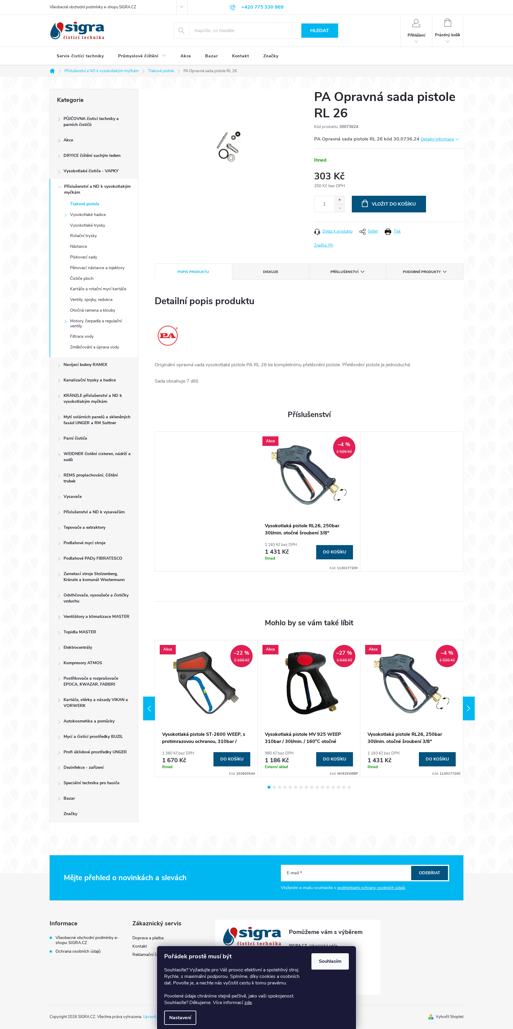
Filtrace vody (82, 336)
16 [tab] (349, 787)
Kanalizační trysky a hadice (90, 380)
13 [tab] (333, 787)
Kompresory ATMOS (83, 663)
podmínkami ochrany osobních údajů (371, 888)
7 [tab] (301, 787)
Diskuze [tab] (270, 271)
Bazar (69, 798)
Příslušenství (344, 271)
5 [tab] (290, 787)
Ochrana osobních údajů (78, 951)
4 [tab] (285, 787)
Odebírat (429, 873)
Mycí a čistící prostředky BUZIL (93, 736)
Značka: (323, 245)
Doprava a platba (148, 938)
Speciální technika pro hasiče (91, 783)
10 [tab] (317, 787)
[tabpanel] (309, 501)
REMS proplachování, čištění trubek (91, 478)
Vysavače (73, 496)
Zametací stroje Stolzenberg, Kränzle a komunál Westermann (94, 577)
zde (248, 1002)
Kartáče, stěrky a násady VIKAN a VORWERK (96, 702)
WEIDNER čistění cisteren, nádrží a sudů (97, 457)
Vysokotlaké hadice (88, 214)
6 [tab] (295, 787)
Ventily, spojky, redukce (91, 299)
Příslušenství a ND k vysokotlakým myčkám (97, 189)
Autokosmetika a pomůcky (89, 721)
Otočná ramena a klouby (92, 310)
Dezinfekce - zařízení (84, 767)
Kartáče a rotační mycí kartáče (98, 289)
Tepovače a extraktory (84, 527)
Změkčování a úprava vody (94, 347)
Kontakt (139, 946)
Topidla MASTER (80, 632)
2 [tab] (274, 787)
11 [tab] (322, 787)
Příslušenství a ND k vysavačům (94, 512)
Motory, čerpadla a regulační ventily (96, 323)
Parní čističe (75, 438)
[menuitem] (80, 56)
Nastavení (180, 1017)
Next (469, 708)
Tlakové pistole (84, 204)
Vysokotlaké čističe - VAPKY (91, 171)
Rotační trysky (83, 236)
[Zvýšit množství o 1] (339, 200)
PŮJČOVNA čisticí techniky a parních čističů (91, 121)
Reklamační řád (146, 954)
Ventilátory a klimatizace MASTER (96, 616)
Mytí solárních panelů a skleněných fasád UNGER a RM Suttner (97, 420)
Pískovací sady (83, 257)
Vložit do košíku (394, 204)
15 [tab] (343, 787)
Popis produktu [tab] (193, 271)
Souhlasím (330, 961)
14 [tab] (338, 787)
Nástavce (78, 246)
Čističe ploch (82, 278)
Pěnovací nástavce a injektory (97, 268)
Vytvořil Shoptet (449, 1016)
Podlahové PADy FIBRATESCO (93, 558)
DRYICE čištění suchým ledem (92, 155)
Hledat (319, 30)
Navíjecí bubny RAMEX (85, 364)
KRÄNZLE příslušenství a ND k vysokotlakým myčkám (93, 398)
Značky (70, 814)
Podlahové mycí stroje (84, 543)
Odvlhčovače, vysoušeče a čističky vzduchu (96, 598)
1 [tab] (268, 787)
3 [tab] (279, 787)
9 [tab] (311, 787)
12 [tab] (327, 787)
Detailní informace (437, 139)
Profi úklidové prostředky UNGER (95, 752)
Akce (68, 140)
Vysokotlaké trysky (87, 225)
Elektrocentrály (78, 647)
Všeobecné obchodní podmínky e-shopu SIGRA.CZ (93, 7)
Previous (149, 708)
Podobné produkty (422, 271)
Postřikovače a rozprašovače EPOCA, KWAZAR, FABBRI (91, 681)
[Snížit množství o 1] (339, 208)
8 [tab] (306, 787)
